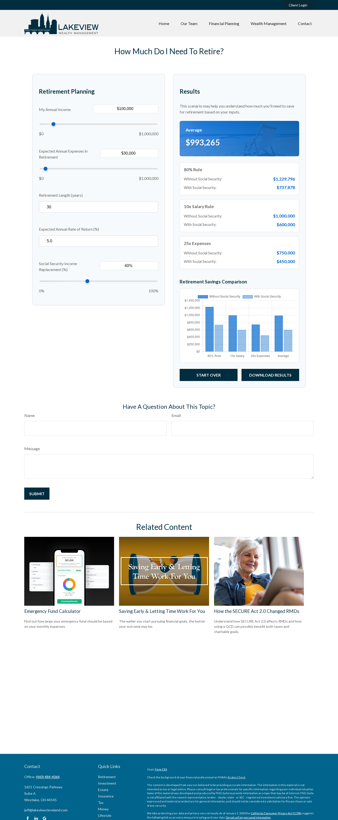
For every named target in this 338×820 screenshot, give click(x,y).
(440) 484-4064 (48, 777)
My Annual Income (55, 109)
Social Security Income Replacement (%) (58, 266)
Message (32, 448)
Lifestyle (104, 815)
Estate (103, 790)
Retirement (107, 777)
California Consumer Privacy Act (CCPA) (276, 813)
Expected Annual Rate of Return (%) (69, 229)
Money (103, 809)
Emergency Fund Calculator (52, 611)
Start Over (208, 375)
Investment (107, 783)
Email (176, 415)
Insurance (106, 796)
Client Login (298, 5)
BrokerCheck (236, 777)
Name (29, 415)
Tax (100, 802)
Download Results (270, 375)
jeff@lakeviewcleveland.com (46, 810)
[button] (164, 23)
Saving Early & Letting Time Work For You (162, 611)
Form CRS (161, 769)
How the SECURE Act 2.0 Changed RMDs (256, 611)
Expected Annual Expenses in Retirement (63, 154)
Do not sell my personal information (248, 817)
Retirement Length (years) (61, 195)
